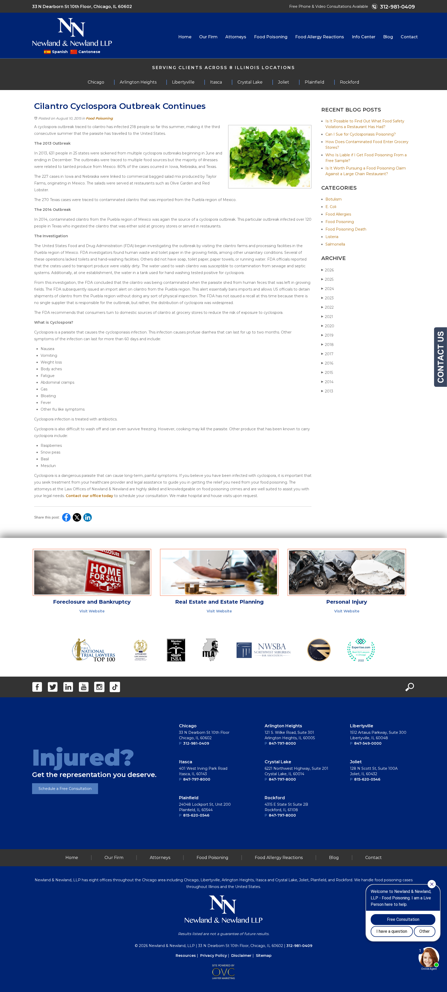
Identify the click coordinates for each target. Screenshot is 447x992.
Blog (388, 36)
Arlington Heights (283, 725)
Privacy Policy (213, 955)
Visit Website (92, 611)
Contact (409, 36)
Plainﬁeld (188, 797)
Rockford (275, 797)
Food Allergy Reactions (319, 36)
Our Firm (208, 36)
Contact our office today (89, 495)
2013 (327, 391)
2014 (327, 382)
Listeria (331, 236)
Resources (186, 955)
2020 (327, 326)
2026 (327, 270)
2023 (327, 298)
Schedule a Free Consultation (65, 788)
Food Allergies (338, 214)
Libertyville (361, 725)
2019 (327, 335)
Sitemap (264, 955)
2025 (327, 279)
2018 (327, 344)
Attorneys (235, 36)
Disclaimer (241, 955)
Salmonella (335, 244)
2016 (327, 363)
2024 (327, 288)
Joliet (356, 761)
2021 (327, 316)
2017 (327, 354)
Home (184, 36)
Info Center (363, 36)
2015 (327, 372)
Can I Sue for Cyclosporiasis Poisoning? (360, 134)
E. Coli (330, 206)
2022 (327, 307)
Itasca (185, 761)
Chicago (188, 725)
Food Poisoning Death (345, 229)
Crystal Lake (278, 761)
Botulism (333, 199)
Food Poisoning (270, 36)
